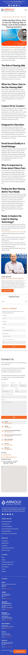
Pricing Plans (5, 540)
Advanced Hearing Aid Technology (10, 528)
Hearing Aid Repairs (6, 531)
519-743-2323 (8, 436)
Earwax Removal (5, 524)
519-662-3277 (8, 440)
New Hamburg (5, 566)
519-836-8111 (7, 427)
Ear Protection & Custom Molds (9, 533)
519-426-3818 (8, 445)
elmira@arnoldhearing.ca (10, 457)
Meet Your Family (6, 550)
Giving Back (4, 545)
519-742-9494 (8, 432)
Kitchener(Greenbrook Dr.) (8, 562)
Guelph (3, 559)
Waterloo (4, 571)
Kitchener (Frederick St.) (7, 564)
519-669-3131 (8, 423)
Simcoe (3, 569)
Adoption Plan (5, 543)
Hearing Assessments (7, 521)
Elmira (3, 557)
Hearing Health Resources (8, 547)
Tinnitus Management (7, 526)
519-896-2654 (8, 449)
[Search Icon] (14, 301)
